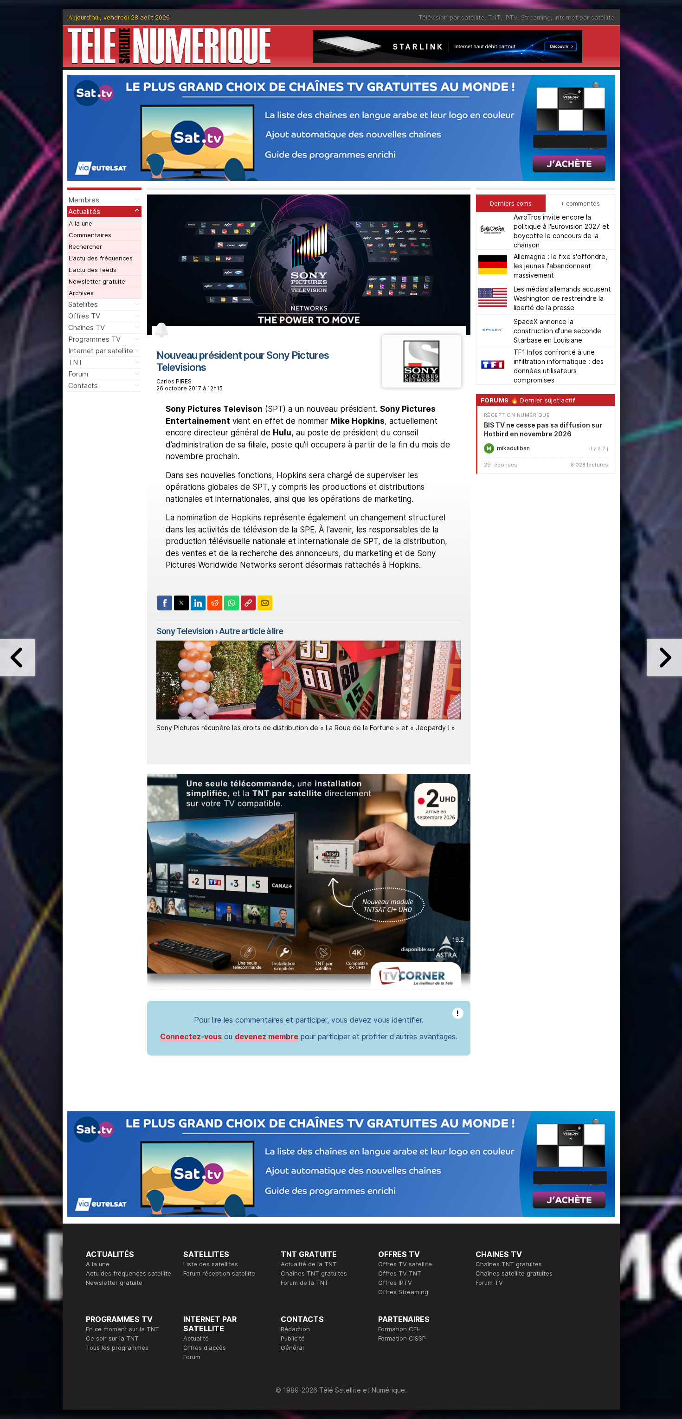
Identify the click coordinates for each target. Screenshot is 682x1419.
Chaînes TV (86, 327)
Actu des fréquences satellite (128, 1273)
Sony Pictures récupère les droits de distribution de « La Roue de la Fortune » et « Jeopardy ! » (305, 728)
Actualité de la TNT (309, 1264)
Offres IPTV (395, 1282)
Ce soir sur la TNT (112, 1338)
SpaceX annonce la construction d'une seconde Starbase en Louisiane (557, 330)
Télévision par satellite (451, 17)
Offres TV (84, 315)
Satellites (83, 304)
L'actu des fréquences (101, 258)
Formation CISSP (402, 1338)
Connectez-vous (191, 1036)
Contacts (83, 385)
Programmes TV (94, 339)
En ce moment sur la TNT (122, 1329)
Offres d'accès (204, 1347)
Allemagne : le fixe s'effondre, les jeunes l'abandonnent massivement (560, 266)
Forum (78, 373)
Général (292, 1347)
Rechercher (85, 246)
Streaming (536, 17)
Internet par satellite (584, 17)
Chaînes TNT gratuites (314, 1273)
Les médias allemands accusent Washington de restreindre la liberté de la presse (562, 298)
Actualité (196, 1338)
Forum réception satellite (219, 1273)
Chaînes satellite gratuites (514, 1273)
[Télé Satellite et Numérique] (169, 46)
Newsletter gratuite (97, 281)
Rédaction (295, 1329)
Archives (81, 293)
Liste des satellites (210, 1264)
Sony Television (184, 631)
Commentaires (90, 235)
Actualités (84, 211)
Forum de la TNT (304, 1282)
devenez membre (266, 1036)
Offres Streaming (403, 1292)
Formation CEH (399, 1329)
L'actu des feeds (92, 269)
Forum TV (489, 1282)
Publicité (293, 1338)
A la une (80, 223)
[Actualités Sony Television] (421, 384)
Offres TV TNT (399, 1273)
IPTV (510, 17)
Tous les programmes (117, 1347)
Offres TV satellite (405, 1264)
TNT (494, 17)
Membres (83, 199)
